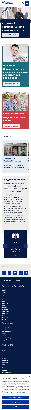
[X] (9, 273)
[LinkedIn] (21, 273)
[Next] (24, 246)
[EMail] (26, 273)
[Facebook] (4, 273)
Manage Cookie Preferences (15, 397)
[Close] (29, 376)
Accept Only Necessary (15, 402)
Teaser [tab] (13, 255)
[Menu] (27, 3)
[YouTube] (15, 273)
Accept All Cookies (15, 407)
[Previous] (6, 246)
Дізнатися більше (10, 34)
